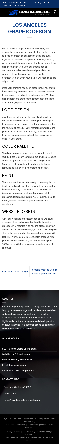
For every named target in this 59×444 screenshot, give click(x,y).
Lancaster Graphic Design (15, 271)
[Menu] (4, 12)
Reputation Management (14, 365)
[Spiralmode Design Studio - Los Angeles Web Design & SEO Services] (29, 12)
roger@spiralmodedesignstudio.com (22, 400)
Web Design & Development (16, 354)
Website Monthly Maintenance (17, 359)
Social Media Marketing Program (18, 370)
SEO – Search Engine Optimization (19, 348)
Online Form (10, 393)
